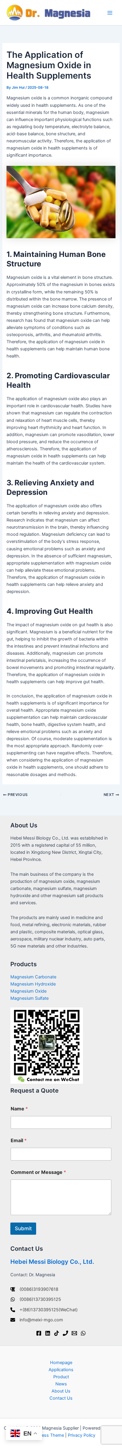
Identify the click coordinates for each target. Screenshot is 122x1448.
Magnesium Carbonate (33, 977)
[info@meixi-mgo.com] (36, 1319)
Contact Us (61, 1398)
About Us (61, 1391)
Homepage (61, 1362)
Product (61, 1376)
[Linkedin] (47, 1333)
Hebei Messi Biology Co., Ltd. (52, 1261)
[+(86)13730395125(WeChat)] (44, 1309)
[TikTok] (56, 1333)
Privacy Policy (81, 1435)
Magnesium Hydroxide (33, 984)
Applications (61, 1369)
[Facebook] (38, 1333)
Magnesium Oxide (28, 991)
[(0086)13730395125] (35, 1299)
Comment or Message (38, 1172)
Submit (23, 1228)
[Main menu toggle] (110, 13)
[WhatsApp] (83, 1333)
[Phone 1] (65, 1333)
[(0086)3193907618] (34, 1289)
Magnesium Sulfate (29, 998)
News (61, 1384)
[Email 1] (74, 1333)
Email (19, 1140)
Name (19, 1109)
